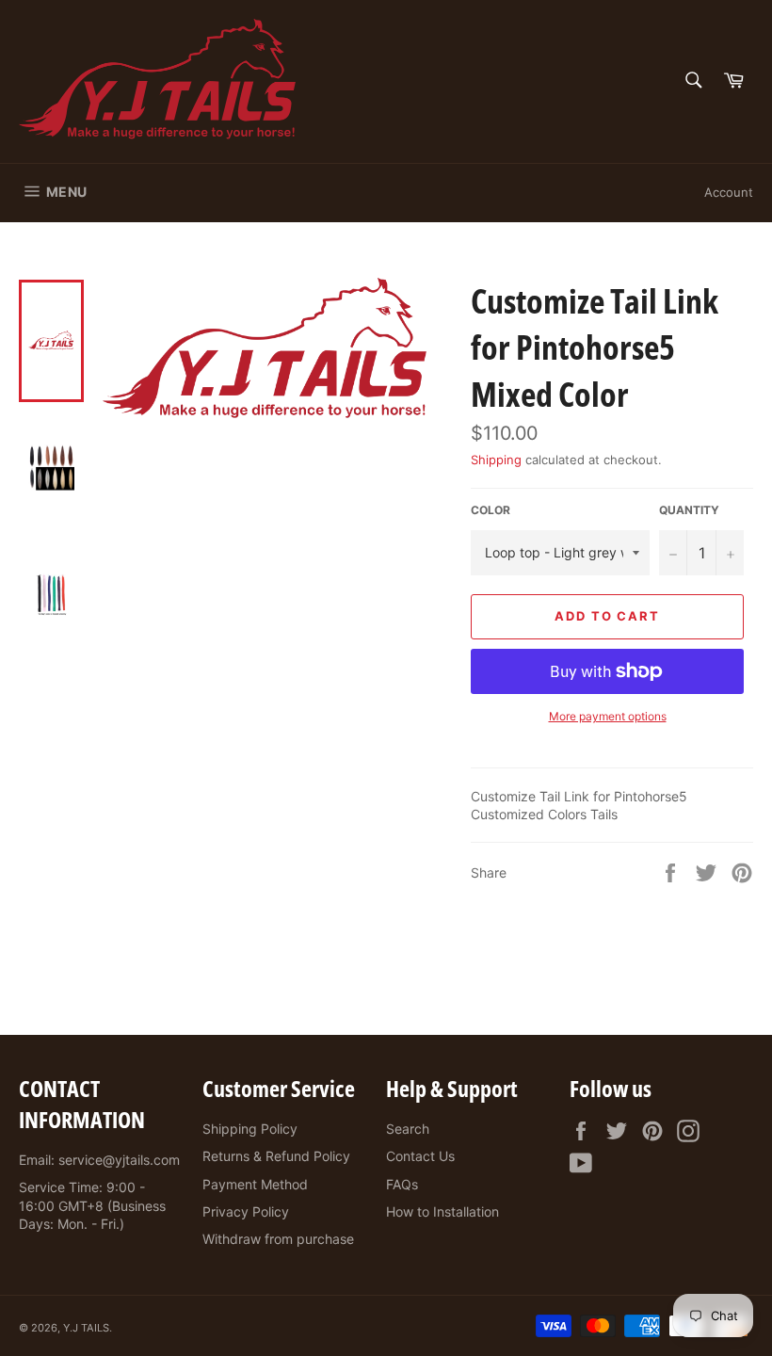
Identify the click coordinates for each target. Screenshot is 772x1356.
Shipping (496, 459)
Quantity (689, 510)
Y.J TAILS (86, 1327)
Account (728, 192)
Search (407, 1129)
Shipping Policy (250, 1129)
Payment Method (255, 1184)
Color (490, 510)
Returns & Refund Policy (276, 1156)
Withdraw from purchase (278, 1239)
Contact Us (420, 1156)
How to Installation (442, 1211)
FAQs (402, 1184)
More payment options (608, 716)
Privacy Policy (245, 1211)
